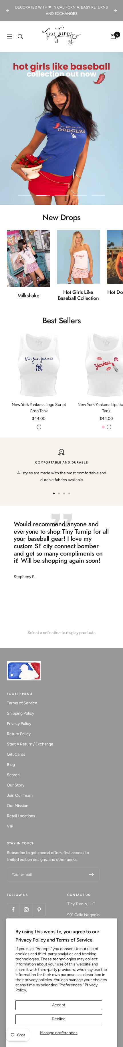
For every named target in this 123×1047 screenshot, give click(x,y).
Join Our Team (20, 789)
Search (13, 768)
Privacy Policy (19, 717)
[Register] (91, 868)
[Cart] (113, 30)
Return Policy (19, 727)
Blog (11, 758)
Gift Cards (16, 748)
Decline (59, 1018)
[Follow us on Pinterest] (39, 903)
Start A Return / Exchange (30, 737)
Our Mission (17, 799)
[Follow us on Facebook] (13, 903)
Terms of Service (22, 696)
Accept (58, 1005)
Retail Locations (21, 809)
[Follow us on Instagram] (26, 903)
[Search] (20, 30)
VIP (10, 820)
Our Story (15, 778)
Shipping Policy (20, 707)
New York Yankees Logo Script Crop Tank (39, 401)
